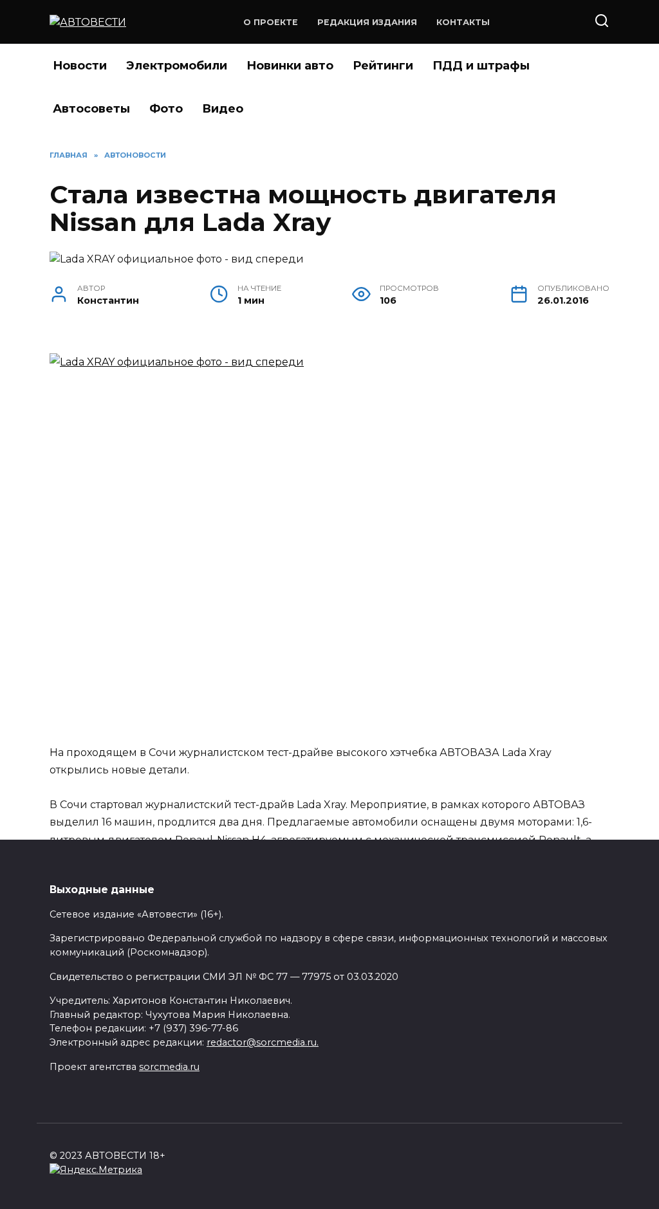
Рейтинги (383, 66)
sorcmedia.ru (169, 1067)
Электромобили (176, 66)
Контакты (463, 22)
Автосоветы (91, 109)
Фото (166, 109)
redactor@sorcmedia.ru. (263, 1042)
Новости (80, 66)
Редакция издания (367, 22)
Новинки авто (289, 66)
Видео (222, 109)
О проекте (270, 22)
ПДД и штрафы (481, 66)
